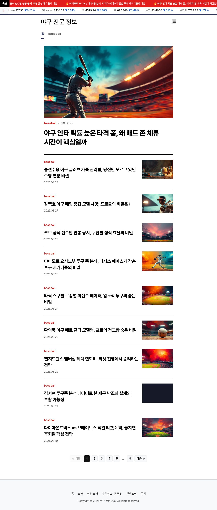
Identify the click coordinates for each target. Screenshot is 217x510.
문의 (143, 493)
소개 (80, 493)
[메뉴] (174, 22)
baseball (54, 33)
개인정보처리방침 (112, 493)
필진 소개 (92, 493)
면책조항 (131, 493)
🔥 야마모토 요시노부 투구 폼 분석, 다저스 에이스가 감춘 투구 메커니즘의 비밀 (94, 3)
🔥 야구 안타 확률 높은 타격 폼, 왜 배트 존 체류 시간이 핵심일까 (174, 3)
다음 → (140, 458)
